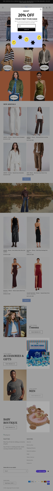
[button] (41, 9)
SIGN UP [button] (26, 29)
